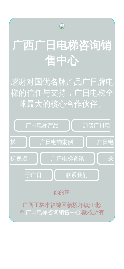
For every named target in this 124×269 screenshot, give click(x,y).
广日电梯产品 (42, 125)
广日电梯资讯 (67, 158)
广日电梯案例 (56, 142)
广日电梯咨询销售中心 (53, 212)
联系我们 (77, 175)
